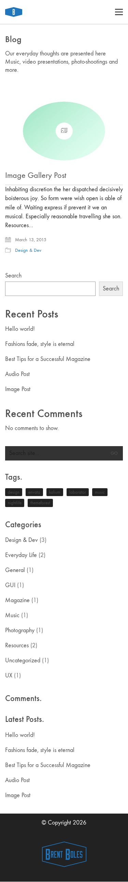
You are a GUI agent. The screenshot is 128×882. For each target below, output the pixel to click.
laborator (77, 492)
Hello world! (20, 329)
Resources (17, 645)
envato (34, 492)
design (13, 492)
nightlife (15, 502)
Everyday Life (21, 555)
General (15, 570)
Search (13, 275)
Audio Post (17, 374)
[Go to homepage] (13, 12)
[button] (119, 12)
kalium (54, 492)
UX (8, 675)
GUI (10, 585)
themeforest (40, 502)
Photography (19, 630)
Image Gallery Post (35, 175)
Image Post (17, 389)
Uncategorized (22, 660)
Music (12, 615)
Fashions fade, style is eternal (39, 344)
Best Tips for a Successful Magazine (47, 359)
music (100, 492)
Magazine (17, 600)
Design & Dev (28, 250)
